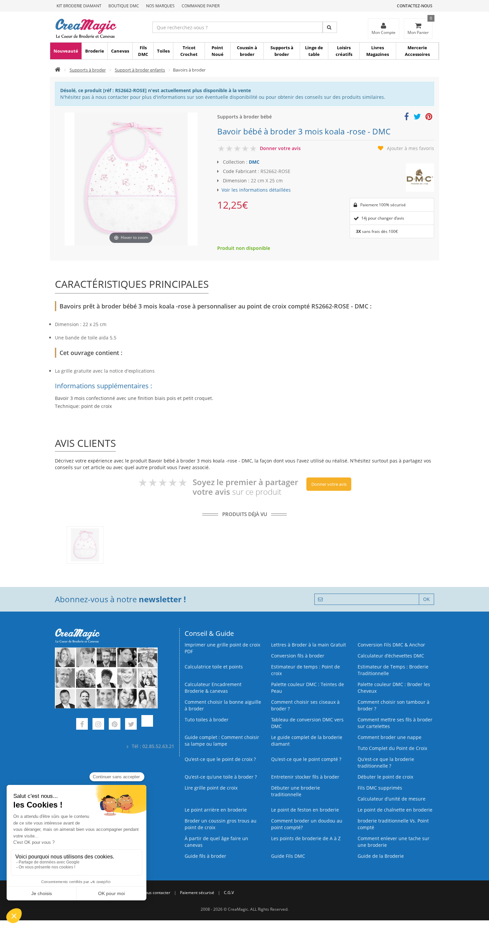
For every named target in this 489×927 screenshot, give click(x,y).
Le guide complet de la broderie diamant (306, 740)
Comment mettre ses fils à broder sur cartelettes (395, 722)
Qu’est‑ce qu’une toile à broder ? (221, 777)
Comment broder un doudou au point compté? (306, 824)
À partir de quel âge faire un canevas (216, 841)
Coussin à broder (247, 51)
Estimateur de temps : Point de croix (305, 669)
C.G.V (229, 892)
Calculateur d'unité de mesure (391, 799)
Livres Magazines (377, 51)
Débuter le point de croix (385, 777)
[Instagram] (98, 725)
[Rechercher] (330, 27)
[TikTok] (147, 725)
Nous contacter (156, 892)
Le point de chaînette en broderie (395, 810)
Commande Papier (201, 6)
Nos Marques (160, 6)
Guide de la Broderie (381, 856)
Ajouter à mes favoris (410, 148)
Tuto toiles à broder (207, 719)
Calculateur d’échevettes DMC (391, 655)
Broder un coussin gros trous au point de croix (220, 824)
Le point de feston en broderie (305, 810)
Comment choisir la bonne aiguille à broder (223, 705)
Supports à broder (281, 51)
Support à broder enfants (140, 70)
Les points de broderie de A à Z (306, 838)
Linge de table (314, 51)
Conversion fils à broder (297, 655)
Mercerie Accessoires (417, 51)
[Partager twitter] (417, 117)
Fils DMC (143, 51)
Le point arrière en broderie (216, 810)
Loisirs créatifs (344, 51)
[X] (131, 725)
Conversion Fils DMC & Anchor (391, 645)
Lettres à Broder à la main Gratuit (308, 645)
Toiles (163, 51)
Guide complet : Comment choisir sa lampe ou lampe (222, 740)
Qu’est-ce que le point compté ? (306, 759)
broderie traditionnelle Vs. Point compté (393, 824)
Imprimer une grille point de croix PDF (222, 648)
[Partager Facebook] (406, 117)
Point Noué (218, 51)
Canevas (120, 51)
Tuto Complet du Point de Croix (392, 748)
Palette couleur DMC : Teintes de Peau (307, 687)
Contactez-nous (414, 6)
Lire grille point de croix (211, 788)
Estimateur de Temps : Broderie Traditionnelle (393, 669)
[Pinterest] (114, 725)
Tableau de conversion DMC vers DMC (307, 722)
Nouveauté (66, 51)
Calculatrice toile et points (214, 666)
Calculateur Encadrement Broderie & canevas (213, 687)
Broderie (94, 51)
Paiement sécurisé (197, 892)
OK (426, 599)
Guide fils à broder (205, 856)
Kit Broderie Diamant (79, 6)
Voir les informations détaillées (256, 190)
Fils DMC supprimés (380, 788)
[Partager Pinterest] (428, 117)
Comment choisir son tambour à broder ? (393, 705)
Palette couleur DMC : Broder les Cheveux (394, 687)
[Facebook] (82, 725)
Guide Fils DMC (288, 856)
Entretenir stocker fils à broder (305, 777)
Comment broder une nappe (389, 737)
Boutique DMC (123, 6)
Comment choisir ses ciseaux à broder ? (305, 705)
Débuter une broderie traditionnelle (295, 791)
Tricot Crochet (189, 51)
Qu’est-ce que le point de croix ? (220, 759)
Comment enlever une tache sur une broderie (393, 841)
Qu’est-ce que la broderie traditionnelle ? (386, 762)
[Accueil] (58, 70)
